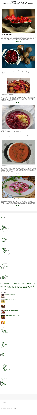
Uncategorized (3, 384)
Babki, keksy (4, 218)
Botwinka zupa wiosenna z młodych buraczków (10, 198)
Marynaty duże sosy (5, 232)
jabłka (21, 283)
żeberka (10, 289)
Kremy (3, 223)
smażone (18, 286)
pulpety (9, 286)
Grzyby (2, 236)
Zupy (14, 131)
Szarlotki (3, 227)
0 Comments (28, 35)
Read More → (18, 41)
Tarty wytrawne (3, 271)
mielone (15, 285)
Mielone (4, 256)
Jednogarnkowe (4, 245)
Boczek (4, 249)
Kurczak (4, 255)
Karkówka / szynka (5, 253)
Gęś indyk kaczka (5, 250)
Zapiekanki (3, 278)
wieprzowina (26, 287)
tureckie (7, 287)
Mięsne (3, 248)
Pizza (2, 267)
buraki (1, 283)
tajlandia (30, 286)
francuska (3, 238)
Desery (2, 217)
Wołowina (4, 262)
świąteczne (6, 289)
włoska (3, 241)
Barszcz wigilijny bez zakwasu (7, 94)
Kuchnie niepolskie (4, 237)
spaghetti (24, 286)
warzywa (10, 287)
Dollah (17, 414)
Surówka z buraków (5, 68)
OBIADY (2, 243)
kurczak (5, 285)
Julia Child (4, 239)
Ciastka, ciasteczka (5, 332)
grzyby (15, 283)
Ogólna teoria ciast (5, 225)
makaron (11, 285)
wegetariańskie (18, 288)
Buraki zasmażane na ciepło (6, 34)
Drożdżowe (4, 333)
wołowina (31, 287)
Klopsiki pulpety (5, 254)
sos (21, 286)
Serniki (3, 226)
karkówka (32, 283)
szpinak (27, 286)
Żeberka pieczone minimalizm (5, 406)
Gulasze (4, 252)
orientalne (31, 285)
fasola (11, 283)
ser (16, 286)
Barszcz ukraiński (4, 165)
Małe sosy (3, 233)
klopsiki (35, 283)
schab (14, 286)
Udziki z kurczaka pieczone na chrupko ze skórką (8, 408)
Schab (4, 371)
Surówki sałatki (16, 70)
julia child (25, 283)
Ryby (2, 264)
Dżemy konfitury (4, 230)
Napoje (3, 234)
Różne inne (4, 370)
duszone (7, 283)
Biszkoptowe (4, 219)
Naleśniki (2, 242)
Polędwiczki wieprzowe (6, 257)
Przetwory (2, 270)
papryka (34, 285)
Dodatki (2, 229)
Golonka (4, 251)
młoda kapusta (19, 285)
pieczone (5, 286)
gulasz (19, 283)
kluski (1, 285)
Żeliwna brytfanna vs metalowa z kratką (6, 407)
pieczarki (1, 286)
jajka (23, 283)
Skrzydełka (4, 261)
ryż (12, 286)
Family (3, 231)
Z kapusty (2, 277)
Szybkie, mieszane (5, 228)
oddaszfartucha (25, 285)
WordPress (22, 414)
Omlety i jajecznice (4, 266)
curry (4, 283)
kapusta (29, 283)
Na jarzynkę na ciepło (16, 35)
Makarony (3, 247)
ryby (11, 286)
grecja (13, 283)
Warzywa (21, 35)
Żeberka (4, 263)
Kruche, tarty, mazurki (5, 224)
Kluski (3, 246)
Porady (2, 269)
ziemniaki (1, 289)
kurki (8, 285)
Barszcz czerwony (4, 130)
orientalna (3, 240)
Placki (2, 268)
